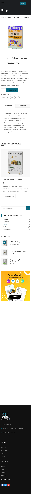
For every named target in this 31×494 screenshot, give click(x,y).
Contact (3, 456)
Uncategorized (7, 229)
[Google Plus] (11, 97)
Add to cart (12, 90)
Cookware (6, 222)
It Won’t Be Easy (15, 242)
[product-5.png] (15, 37)
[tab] (8, 105)
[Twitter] (15, 97)
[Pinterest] (19, 97)
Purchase (3, 475)
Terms (2, 469)
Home (2, 17)
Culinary (9, 17)
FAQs (2, 453)
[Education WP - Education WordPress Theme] (2, 2)
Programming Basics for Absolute (18, 260)
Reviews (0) (22, 105)
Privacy (3, 466)
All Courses (4, 450)
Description (8, 105)
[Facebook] (7, 97)
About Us (3, 447)
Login (23, 3)
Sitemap (3, 472)
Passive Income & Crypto (12, 180)
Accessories (6, 219)
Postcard (5, 227)
